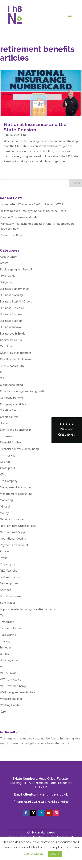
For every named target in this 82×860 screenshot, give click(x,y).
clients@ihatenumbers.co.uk (45, 794)
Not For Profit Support (14, 532)
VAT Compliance (10, 679)
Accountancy (8, 256)
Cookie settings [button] (33, 853)
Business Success (11, 314)
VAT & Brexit (8, 673)
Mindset (5, 506)
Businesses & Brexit (12, 333)
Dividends (6, 423)
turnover (5, 647)
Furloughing (7, 455)
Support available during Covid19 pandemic (28, 609)
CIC (2, 372)
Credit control (9, 416)
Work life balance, (11, 698)
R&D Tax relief (9, 570)
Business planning (11, 295)
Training (5, 641)
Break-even (7, 276)
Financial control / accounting (19, 449)
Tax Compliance (10, 628)
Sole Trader (7, 602)
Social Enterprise (11, 596)
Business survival (11, 327)
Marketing (6, 500)
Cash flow (6, 346)
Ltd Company (9, 481)
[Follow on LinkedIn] (41, 813)
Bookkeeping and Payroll (16, 269)
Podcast (5, 551)
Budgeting (6, 282)
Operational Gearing (13, 538)
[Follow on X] (33, 813)
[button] (66, 430)
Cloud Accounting (11, 384)
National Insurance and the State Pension (35, 127)
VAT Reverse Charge (13, 686)
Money (4, 513)
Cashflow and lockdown (15, 359)
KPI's (3, 474)
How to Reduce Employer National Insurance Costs (33, 210)
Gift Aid (5, 461)
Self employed (9, 583)
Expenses (6, 436)
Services (5, 589)
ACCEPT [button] (54, 853)
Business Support (11, 320)
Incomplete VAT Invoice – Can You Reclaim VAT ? (31, 204)
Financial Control (11, 442)
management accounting (16, 493)
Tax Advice (7, 621)
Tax (25, 134)
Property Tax (8, 564)
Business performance (14, 288)
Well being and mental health (19, 692)
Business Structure (12, 308)
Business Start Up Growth (16, 301)
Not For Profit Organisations (18, 525)
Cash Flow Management (15, 352)
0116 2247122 (34, 802)
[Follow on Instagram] (56, 813)
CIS (2, 378)
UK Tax (4, 654)
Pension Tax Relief (12, 235)
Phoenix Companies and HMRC (19, 217)
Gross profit (7, 468)
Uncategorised (9, 660)
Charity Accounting (12, 365)
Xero (3, 711)
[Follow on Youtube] (49, 813)
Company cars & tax (13, 404)
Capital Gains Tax (11, 340)
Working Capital (10, 705)
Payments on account (14, 545)
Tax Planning (8, 634)
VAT (2, 666)
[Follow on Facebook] (26, 813)
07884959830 (58, 802)
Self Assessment (11, 577)
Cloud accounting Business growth (22, 391)
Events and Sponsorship (15, 429)
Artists (4, 263)
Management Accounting (16, 487)
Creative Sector (10, 410)
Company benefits (12, 397)
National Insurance (12, 519)
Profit (3, 557)
